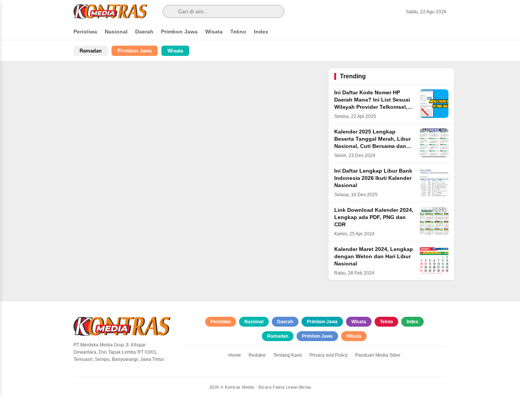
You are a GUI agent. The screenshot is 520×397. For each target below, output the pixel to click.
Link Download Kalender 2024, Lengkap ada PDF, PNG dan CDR (373, 217)
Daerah (144, 32)
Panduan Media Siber (377, 355)
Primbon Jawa (179, 32)
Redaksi (257, 355)
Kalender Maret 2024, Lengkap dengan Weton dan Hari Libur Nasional (373, 256)
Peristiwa (85, 32)
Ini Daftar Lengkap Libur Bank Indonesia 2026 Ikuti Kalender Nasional (373, 178)
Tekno (238, 32)
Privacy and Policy (328, 355)
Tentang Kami (287, 355)
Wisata (214, 32)
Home (234, 355)
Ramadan (91, 51)
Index (261, 32)
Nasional (116, 32)
